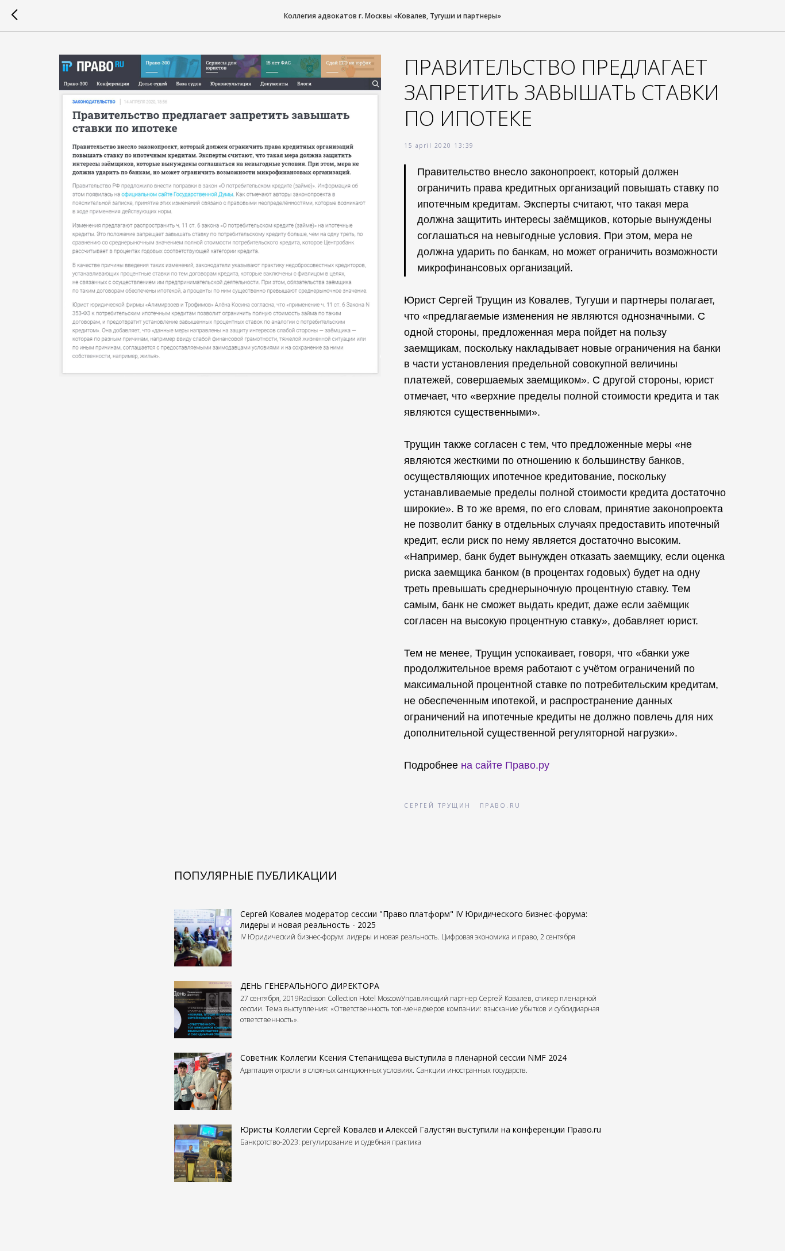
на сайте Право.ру (506, 765)
